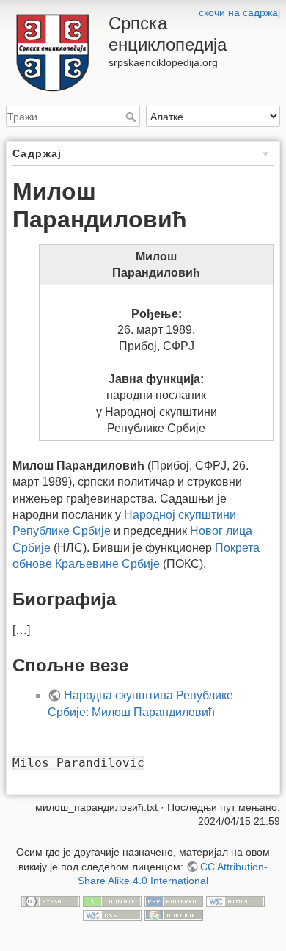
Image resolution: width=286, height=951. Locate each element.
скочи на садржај (239, 12)
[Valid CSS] (112, 915)
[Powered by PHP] (173, 900)
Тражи (132, 117)
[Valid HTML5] (235, 900)
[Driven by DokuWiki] (173, 915)
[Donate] (112, 900)
